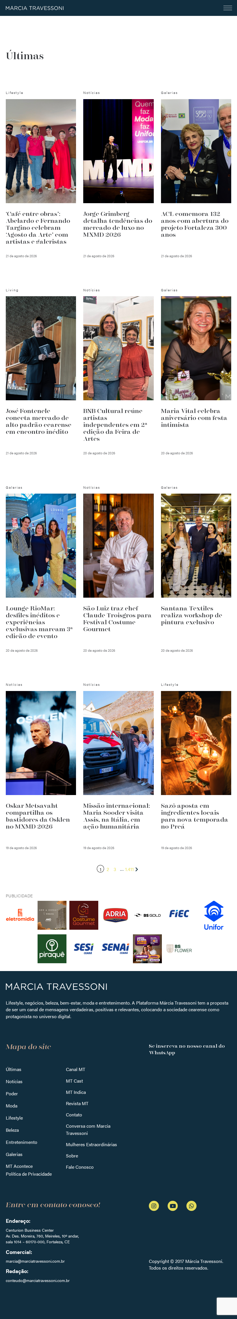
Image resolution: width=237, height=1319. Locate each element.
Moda (11, 1105)
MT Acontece (19, 1166)
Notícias (14, 1081)
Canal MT (75, 1069)
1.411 (129, 869)
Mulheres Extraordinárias (91, 1144)
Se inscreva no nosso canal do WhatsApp (187, 1049)
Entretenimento (21, 1142)
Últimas (13, 1069)
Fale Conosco (80, 1167)
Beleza (12, 1130)
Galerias (14, 1154)
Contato (74, 1114)
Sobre (72, 1155)
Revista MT (77, 1103)
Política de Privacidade (29, 1173)
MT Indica (76, 1092)
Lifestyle (14, 1117)
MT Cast (74, 1080)
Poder (12, 1093)
